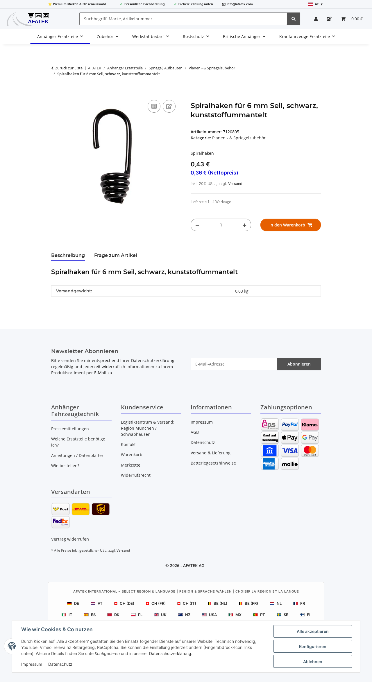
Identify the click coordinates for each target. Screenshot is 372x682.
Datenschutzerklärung (170, 653)
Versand (235, 183)
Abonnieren (299, 364)
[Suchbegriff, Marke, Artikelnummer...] (293, 18)
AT (100, 603)
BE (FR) (251, 603)
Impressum (31, 664)
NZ (187, 614)
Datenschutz (60, 664)
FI (308, 614)
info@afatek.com (240, 4)
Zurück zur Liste (69, 68)
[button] (316, 19)
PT (262, 614)
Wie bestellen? (65, 465)
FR (302, 603)
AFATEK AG (193, 565)
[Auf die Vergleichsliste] (154, 106)
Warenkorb (131, 454)
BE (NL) (220, 603)
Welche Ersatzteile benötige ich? (78, 442)
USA (213, 614)
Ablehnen (312, 661)
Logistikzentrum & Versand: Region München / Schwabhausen (147, 428)
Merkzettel (131, 465)
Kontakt (128, 444)
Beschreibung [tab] (68, 255)
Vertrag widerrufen (70, 539)
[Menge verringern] (197, 225)
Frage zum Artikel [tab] (115, 255)
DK (116, 614)
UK (164, 614)
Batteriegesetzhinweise (213, 463)
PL (140, 614)
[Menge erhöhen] (244, 225)
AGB (195, 432)
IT (70, 614)
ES (93, 614)
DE (76, 603)
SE (286, 614)
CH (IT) (189, 603)
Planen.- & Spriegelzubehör (239, 138)
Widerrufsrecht (136, 475)
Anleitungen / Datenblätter (77, 455)
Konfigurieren (312, 646)
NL (279, 603)
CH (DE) (127, 603)
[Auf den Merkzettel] (169, 106)
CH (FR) (158, 603)
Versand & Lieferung (210, 453)
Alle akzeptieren (313, 631)
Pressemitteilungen (70, 428)
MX (238, 614)
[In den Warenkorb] (55, 92)
